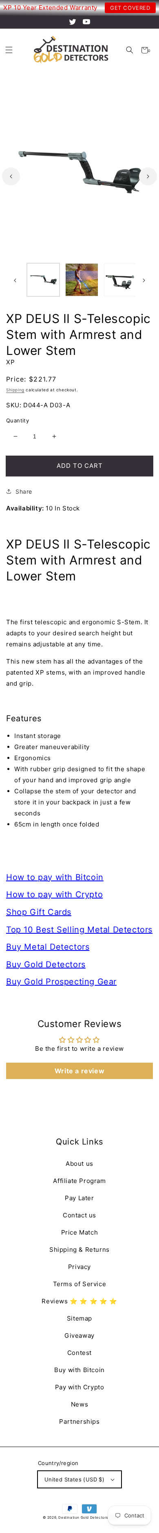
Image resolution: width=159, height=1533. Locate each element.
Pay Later (79, 1198)
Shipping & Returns (79, 1249)
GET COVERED (130, 8)
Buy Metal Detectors (47, 947)
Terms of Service (79, 1284)
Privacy (79, 1267)
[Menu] (8, 50)
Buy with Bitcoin (79, 1370)
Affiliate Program (79, 1181)
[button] (129, 50)
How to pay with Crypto (54, 894)
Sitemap (79, 1318)
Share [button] (23, 491)
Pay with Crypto (79, 1387)
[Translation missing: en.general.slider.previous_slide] (11, 176)
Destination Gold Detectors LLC (87, 1517)
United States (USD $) (74, 1479)
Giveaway (79, 1335)
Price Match (79, 1232)
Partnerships (79, 1421)
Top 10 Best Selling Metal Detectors (79, 930)
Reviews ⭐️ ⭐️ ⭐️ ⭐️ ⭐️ (79, 1301)
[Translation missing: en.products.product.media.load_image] (43, 279)
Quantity (17, 420)
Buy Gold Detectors (46, 964)
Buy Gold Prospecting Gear (61, 982)
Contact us (79, 1215)
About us (79, 1163)
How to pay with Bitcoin (55, 877)
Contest (79, 1353)
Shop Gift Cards (38, 912)
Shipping (15, 389)
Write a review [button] (79, 1071)
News (79, 1404)
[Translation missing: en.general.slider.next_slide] (148, 176)
